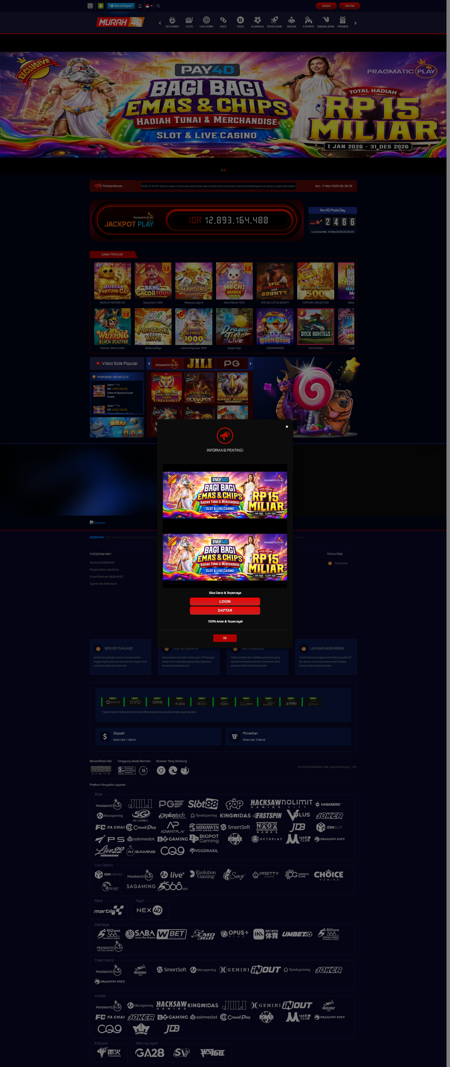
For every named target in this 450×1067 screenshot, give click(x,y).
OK (225, 638)
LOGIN (225, 601)
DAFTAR (225, 610)
